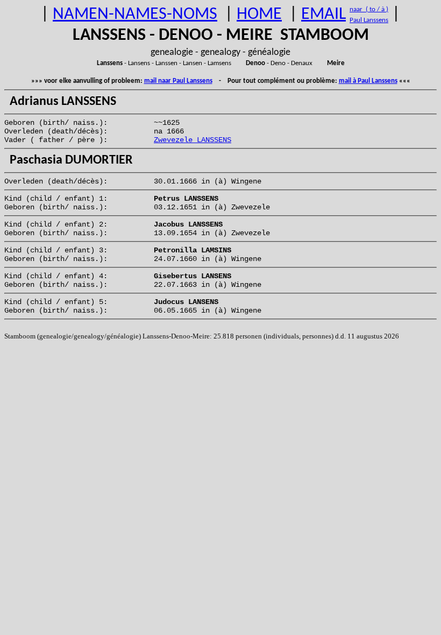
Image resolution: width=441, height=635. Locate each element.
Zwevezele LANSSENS (192, 140)
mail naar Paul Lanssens (178, 80)
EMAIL (323, 14)
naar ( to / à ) (369, 9)
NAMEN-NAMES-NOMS (135, 14)
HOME (259, 14)
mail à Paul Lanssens (368, 80)
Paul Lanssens (369, 20)
